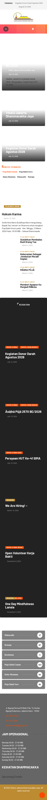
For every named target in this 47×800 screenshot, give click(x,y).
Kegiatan (10, 500)
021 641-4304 (11, 721)
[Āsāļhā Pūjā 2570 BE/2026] (23, 383)
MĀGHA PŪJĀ (27, 269)
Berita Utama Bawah (29, 347)
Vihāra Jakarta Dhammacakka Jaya (21, 70)
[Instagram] (24, 29)
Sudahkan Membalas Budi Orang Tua (31, 240)
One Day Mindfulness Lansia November (23, 583)
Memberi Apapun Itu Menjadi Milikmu (30, 285)
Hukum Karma (11, 214)
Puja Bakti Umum (12, 206)
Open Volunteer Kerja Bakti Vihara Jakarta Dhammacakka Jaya (23, 532)
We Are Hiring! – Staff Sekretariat (23, 485)
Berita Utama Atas (14, 453)
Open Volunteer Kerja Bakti (19, 554)
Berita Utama (12, 347)
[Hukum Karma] (23, 196)
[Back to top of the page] (42, 795)
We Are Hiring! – (16, 506)
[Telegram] (33, 29)
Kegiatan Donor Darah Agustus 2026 (29, 3)
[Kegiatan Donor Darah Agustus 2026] (23, 325)
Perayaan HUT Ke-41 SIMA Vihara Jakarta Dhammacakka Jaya (23, 112)
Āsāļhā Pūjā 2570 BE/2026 (18, 63)
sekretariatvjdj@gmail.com (17, 726)
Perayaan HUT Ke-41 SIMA (22, 458)
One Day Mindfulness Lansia (19, 605)
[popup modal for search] (41, 29)
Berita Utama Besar (29, 405)
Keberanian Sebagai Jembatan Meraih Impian (30, 256)
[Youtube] (28, 29)
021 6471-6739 (12, 716)
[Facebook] (20, 29)
